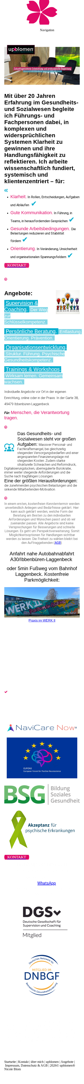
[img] (42, 12)
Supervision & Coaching (21, 306)
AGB (58, 543)
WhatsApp (46, 883)
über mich (37, 1061)
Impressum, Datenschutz (21, 1065)
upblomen (52, 1061)
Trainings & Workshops (33, 369)
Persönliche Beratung (30, 331)
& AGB (43, 1065)
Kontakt (23, 1061)
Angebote (67, 1061)
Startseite (10, 1061)
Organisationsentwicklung (35, 347)
